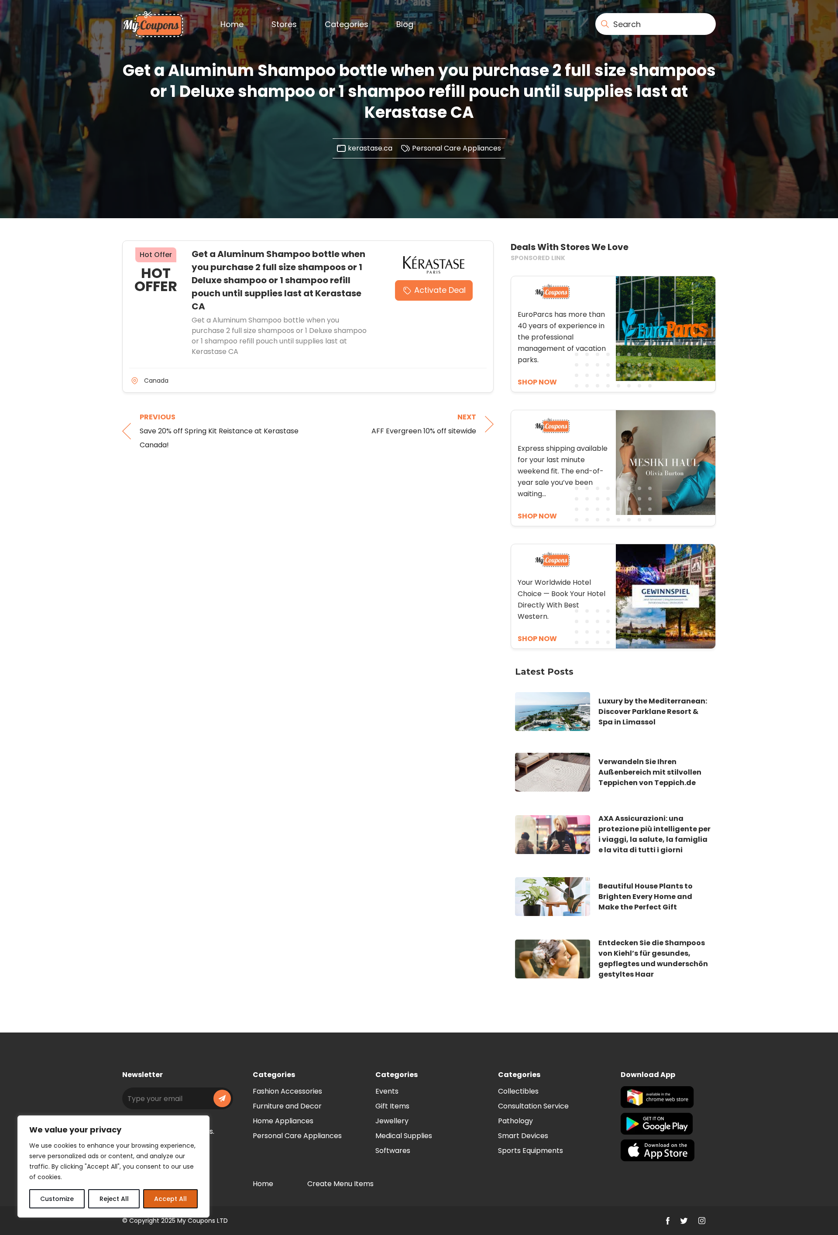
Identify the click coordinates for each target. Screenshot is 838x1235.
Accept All (170, 1198)
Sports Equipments (530, 1151)
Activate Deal (440, 290)
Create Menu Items (340, 1184)
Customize (57, 1198)
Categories (346, 24)
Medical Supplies (403, 1136)
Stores (284, 24)
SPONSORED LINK (538, 258)
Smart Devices (523, 1136)
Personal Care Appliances (456, 148)
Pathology (515, 1121)
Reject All (114, 1198)
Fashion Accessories (287, 1091)
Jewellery (392, 1121)
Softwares (392, 1151)
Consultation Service (533, 1106)
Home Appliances (283, 1121)
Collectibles (518, 1091)
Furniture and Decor (287, 1106)
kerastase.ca (370, 148)
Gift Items (392, 1106)
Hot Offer (156, 255)
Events (386, 1091)
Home (232, 24)
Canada (156, 380)
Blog (404, 24)
